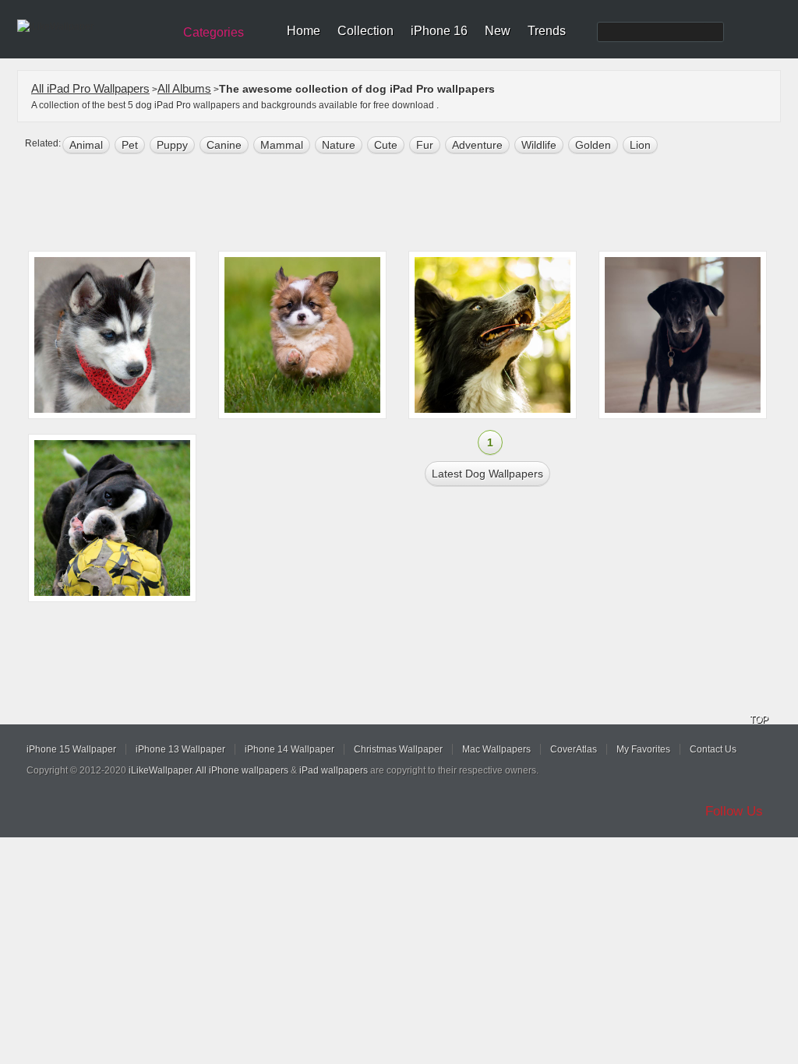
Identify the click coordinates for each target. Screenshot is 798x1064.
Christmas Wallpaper (398, 749)
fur (424, 145)
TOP (759, 719)
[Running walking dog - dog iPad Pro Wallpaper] (302, 335)
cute (385, 145)
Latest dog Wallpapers (487, 473)
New (497, 30)
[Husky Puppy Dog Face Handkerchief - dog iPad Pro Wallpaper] (112, 335)
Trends (547, 30)
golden (593, 145)
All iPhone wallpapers (242, 770)
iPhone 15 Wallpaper (71, 749)
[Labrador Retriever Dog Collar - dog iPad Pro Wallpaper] (683, 335)
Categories (213, 32)
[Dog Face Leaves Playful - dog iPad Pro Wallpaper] (492, 335)
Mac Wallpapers (496, 749)
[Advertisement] (409, 204)
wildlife (538, 145)
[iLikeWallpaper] (93, 26)
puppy (172, 145)
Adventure (477, 145)
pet (130, 145)
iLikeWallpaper (160, 770)
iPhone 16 (439, 30)
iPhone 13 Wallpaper (180, 749)
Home (303, 30)
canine (224, 145)
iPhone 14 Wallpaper (289, 749)
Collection (365, 30)
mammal (281, 145)
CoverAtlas (573, 749)
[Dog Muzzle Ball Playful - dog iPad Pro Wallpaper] (112, 518)
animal (86, 145)
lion (640, 145)
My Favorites (643, 749)
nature (338, 145)
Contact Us (713, 749)
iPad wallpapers (333, 770)
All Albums (184, 88)
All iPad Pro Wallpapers (90, 88)
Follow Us (734, 811)
